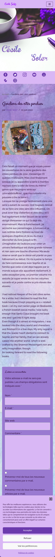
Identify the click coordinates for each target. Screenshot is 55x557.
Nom (8, 395)
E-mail (9, 408)
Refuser (27, 538)
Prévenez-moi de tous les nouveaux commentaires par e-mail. (25, 478)
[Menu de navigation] (49, 4)
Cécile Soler (11, 110)
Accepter (27, 530)
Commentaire (13, 433)
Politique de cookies (26, 553)
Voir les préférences (27, 546)
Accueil (5, 94)
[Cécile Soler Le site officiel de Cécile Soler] (10, 4)
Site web (10, 420)
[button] (50, 499)
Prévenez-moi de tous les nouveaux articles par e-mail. (25, 491)
